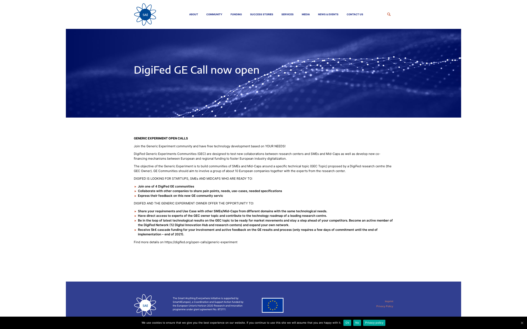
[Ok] (522, 323)
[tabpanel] (263, 73)
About (193, 14)
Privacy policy (374, 322)
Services (287, 14)
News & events (328, 14)
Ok (347, 322)
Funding (236, 14)
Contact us (355, 14)
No (357, 322)
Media (306, 14)
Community (214, 14)
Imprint (389, 301)
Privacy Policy (384, 306)
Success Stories (261, 14)
